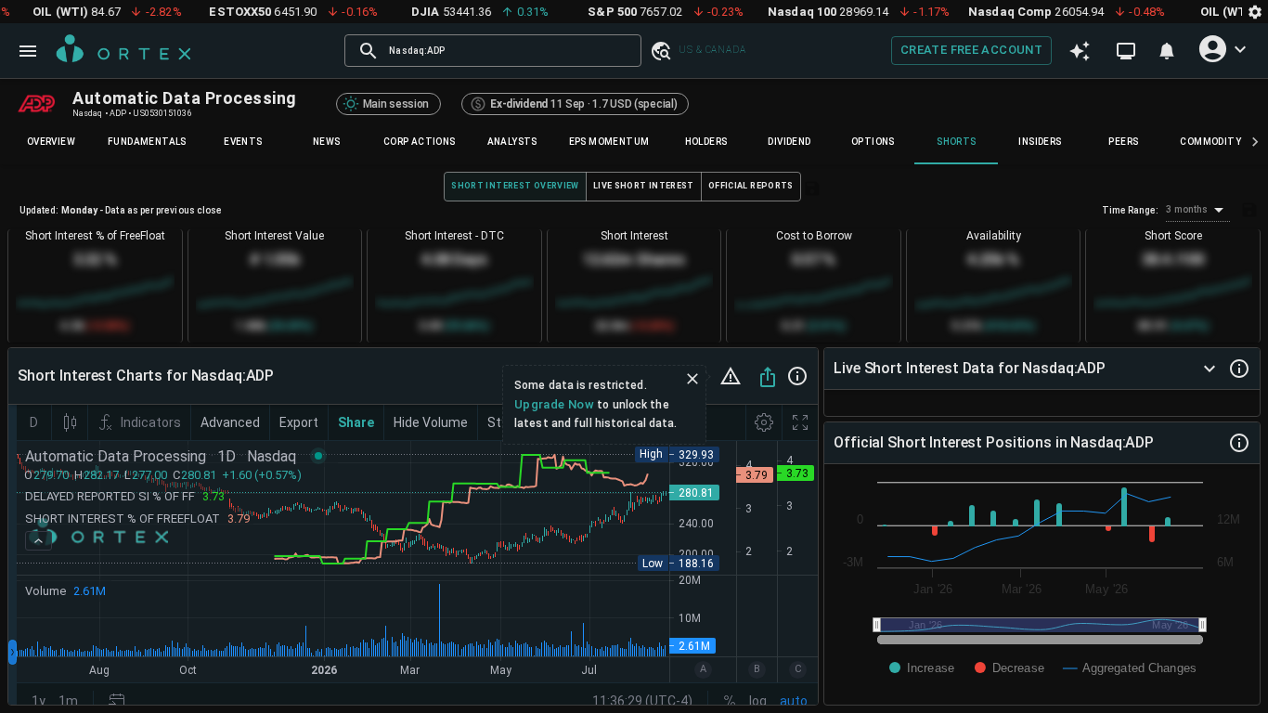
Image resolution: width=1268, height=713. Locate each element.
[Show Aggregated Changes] (1130, 668)
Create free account (971, 50)
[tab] (51, 142)
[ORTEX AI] (1079, 51)
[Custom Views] (1126, 51)
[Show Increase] (921, 668)
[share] (768, 377)
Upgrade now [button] (554, 404)
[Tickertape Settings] (1255, 11)
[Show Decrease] (1009, 668)
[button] (660, 50)
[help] (797, 376)
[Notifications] (1167, 51)
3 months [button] (1187, 209)
